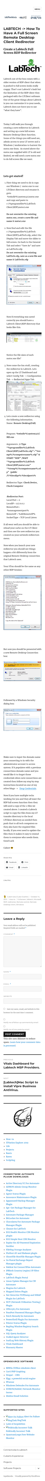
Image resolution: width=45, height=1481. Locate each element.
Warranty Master (14, 1347)
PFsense (10, 1382)
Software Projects (12, 1468)
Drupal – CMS (13, 1375)
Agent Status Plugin (16, 1194)
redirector (12, 902)
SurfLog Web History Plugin (20, 1340)
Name (7, 972)
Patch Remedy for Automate (20, 1316)
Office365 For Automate (18, 1309)
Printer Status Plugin (16, 1323)
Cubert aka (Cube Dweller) (17, 897)
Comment (9, 934)
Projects (10, 1149)
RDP (5, 902)
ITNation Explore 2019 (17, 1142)
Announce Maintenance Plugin (21, 1197)
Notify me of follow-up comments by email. (21, 1022)
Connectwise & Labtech (15, 1450)
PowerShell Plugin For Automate (22, 1319)
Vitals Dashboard (14, 1344)
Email (7, 984)
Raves (9, 1156)
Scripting (10, 1160)
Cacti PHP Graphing (15, 1371)
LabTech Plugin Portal (17, 1277)
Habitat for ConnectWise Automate (23, 1267)
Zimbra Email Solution (17, 1396)
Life (8, 1146)
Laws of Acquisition (15, 1424)
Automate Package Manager (20, 1214)
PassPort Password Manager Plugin (23, 1312)
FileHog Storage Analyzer (18, 1249)
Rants (9, 1153)
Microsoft (37, 899)
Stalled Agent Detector (17, 1337)
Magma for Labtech (15, 1288)
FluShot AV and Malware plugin (21, 1253)
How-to (12, 899)
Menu (37, 9)
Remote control (23, 902)
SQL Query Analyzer (16, 1333)
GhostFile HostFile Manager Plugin (23, 1256)
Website (8, 996)
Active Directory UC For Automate (22, 1183)
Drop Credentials (28, 788)
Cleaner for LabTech (16, 1228)
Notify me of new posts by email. (17, 1029)
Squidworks (8, 1476)
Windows (20, 905)
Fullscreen (22, 899)
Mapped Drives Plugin (17, 1291)
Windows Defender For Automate (22, 1385)
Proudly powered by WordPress (27, 1476)
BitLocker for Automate (17, 1218)
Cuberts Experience (14, 1456)
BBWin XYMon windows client (21, 1368)
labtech (30, 899)
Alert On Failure (32, 1416)
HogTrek (21, 1420)
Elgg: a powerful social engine (21, 1378)
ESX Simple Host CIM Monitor (21, 1239)
